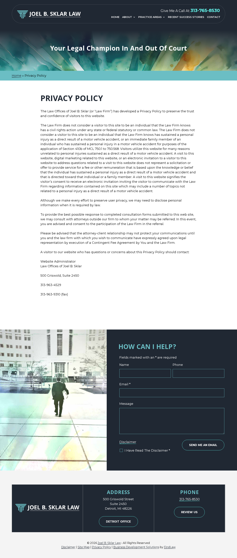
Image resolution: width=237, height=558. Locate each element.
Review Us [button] (189, 512)
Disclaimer (127, 442)
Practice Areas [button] (150, 17)
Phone (178, 365)
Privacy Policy (101, 547)
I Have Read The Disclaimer (147, 450)
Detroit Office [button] (118, 521)
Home (115, 17)
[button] (233, 532)
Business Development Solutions (136, 547)
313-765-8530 (205, 10)
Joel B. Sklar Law (109, 543)
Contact (213, 17)
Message (126, 404)
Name (124, 365)
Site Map (84, 547)
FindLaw (170, 547)
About (127, 17)
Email (124, 384)
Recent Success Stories (186, 17)
